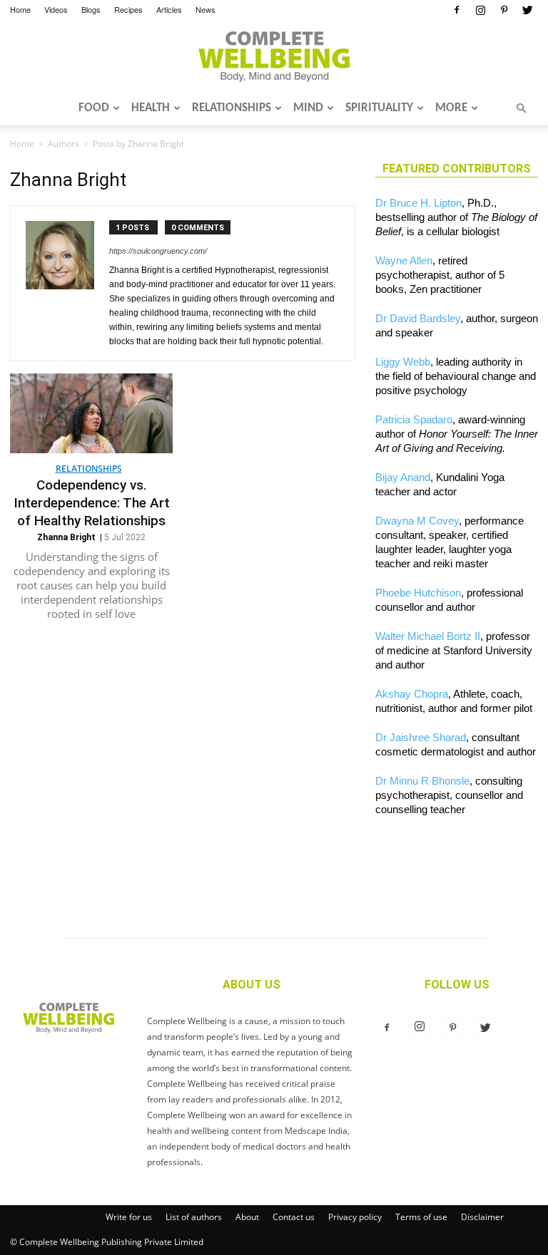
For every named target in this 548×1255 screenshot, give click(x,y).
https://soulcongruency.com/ (158, 251)
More (451, 108)
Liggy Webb (402, 362)
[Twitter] (527, 10)
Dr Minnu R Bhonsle (422, 781)
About (247, 1217)
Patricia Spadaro (413, 419)
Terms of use (421, 1217)
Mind (308, 108)
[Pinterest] (503, 10)
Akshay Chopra (411, 694)
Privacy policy (355, 1217)
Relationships (231, 108)
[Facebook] (456, 10)
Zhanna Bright (66, 537)
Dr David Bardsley (417, 318)
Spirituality (379, 108)
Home (20, 9)
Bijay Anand (402, 477)
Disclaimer (482, 1217)
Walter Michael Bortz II (427, 636)
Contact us (294, 1217)
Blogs (91, 9)
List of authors (194, 1217)
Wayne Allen (403, 260)
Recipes (128, 9)
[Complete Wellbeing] (274, 56)
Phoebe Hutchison (418, 593)
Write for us (129, 1217)
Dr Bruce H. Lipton (418, 203)
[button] (521, 108)
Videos (56, 9)
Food (93, 108)
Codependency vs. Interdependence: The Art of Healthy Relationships (92, 503)
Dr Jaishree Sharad (420, 737)
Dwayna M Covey (417, 521)
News (205, 9)
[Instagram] (480, 10)
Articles (169, 9)
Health (150, 108)
